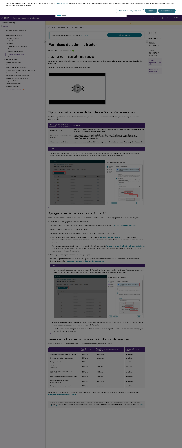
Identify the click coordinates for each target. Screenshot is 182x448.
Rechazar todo (167, 11)
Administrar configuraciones (130, 11)
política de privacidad (61, 3)
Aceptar (151, 11)
